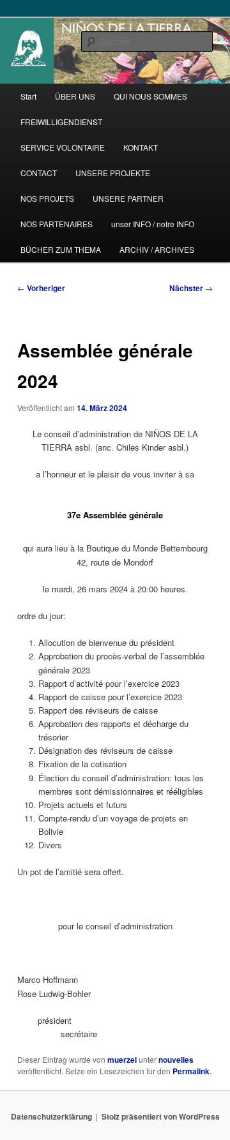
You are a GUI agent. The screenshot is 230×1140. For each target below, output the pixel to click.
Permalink (191, 1071)
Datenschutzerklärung (51, 1116)
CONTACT (38, 172)
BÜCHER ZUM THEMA (60, 249)
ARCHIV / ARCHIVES (156, 249)
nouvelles (176, 1059)
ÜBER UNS (75, 96)
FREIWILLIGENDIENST (61, 121)
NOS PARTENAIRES (56, 223)
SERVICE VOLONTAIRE (62, 147)
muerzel (122, 1059)
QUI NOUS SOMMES (150, 96)
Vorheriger (41, 288)
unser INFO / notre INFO (152, 223)
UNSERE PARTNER (128, 198)
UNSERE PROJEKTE (112, 172)
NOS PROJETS (47, 198)
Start (28, 96)
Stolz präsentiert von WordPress (161, 1116)
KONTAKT (140, 147)
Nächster (191, 288)
